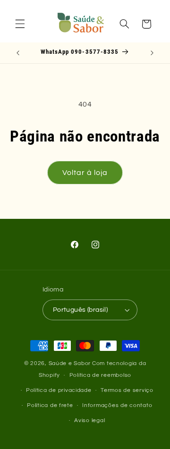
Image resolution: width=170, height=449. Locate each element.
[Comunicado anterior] (18, 52)
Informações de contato (117, 405)
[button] (20, 24)
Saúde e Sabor (70, 363)
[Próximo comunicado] (152, 52)
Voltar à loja (85, 172)
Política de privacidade (59, 390)
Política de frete (50, 405)
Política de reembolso (100, 375)
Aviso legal (89, 420)
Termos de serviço (127, 390)
